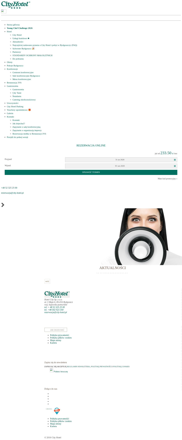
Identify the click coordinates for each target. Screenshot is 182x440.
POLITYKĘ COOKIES (121, 367)
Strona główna (13, 25)
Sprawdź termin (91, 172)
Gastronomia (12, 86)
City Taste (17, 93)
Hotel (9, 31)
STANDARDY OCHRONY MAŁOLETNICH (32, 55)
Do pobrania (18, 59)
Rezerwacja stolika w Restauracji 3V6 (29, 134)
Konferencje (12, 69)
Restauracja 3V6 (14, 82)
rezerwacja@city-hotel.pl (12, 193)
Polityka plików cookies (61, 337)
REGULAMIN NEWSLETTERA (78, 367)
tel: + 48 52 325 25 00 (54, 307)
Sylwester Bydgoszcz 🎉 (24, 48)
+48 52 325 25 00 (9, 188)
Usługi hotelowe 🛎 (21, 38)
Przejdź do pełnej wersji (17, 137)
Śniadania (17, 96)
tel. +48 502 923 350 (53, 310)
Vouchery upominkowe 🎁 (19, 110)
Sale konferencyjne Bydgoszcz (26, 76)
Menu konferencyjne (22, 79)
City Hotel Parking (15, 106)
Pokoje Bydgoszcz (15, 65)
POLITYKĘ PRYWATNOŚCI (101, 367)
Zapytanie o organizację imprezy (27, 130)
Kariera (53, 343)
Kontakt (10, 117)
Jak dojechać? (19, 123)
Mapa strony (55, 340)
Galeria (10, 113)
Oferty (10, 62)
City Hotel (17, 35)
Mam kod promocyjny (167, 179)
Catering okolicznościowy (24, 100)
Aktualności (18, 42)
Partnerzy (17, 52)
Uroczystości (12, 103)
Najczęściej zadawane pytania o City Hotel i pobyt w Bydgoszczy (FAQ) (45, 45)
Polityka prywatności (59, 335)
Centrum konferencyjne (23, 72)
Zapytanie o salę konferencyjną (26, 127)
